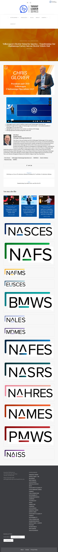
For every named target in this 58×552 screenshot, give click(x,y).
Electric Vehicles (44, 157)
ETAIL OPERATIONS (34, 493)
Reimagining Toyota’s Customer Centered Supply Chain (11, 210)
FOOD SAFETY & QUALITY (35, 487)
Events (44, 17)
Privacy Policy (34, 549)
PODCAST (31, 524)
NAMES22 (35, 157)
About (38, 17)
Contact (13, 24)
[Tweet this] (29, 165)
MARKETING (32, 504)
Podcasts (24, 17)
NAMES (15, 159)
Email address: (7, 536)
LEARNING (31, 498)
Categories (13, 17)
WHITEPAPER (32, 480)
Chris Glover (7, 157)
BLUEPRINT (32, 478)
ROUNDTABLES (33, 526)
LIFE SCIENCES (32, 482)
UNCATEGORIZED (33, 530)
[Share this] (26, 165)
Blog (32, 17)
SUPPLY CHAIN (32, 511)
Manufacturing (7, 159)
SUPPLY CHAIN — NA (34, 476)
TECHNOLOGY (32, 500)
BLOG (30, 485)
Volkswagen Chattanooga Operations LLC (22, 157)
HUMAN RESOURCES (34, 497)
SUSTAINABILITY (33, 495)
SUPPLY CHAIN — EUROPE (35, 523)
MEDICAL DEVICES (33, 484)
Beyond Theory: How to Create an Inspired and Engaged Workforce (29, 210)
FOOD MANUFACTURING (35, 489)
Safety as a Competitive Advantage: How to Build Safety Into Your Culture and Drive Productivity (46, 211)
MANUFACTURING (23, 40)
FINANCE (31, 491)
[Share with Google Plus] (31, 165)
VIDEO (29, 40)
